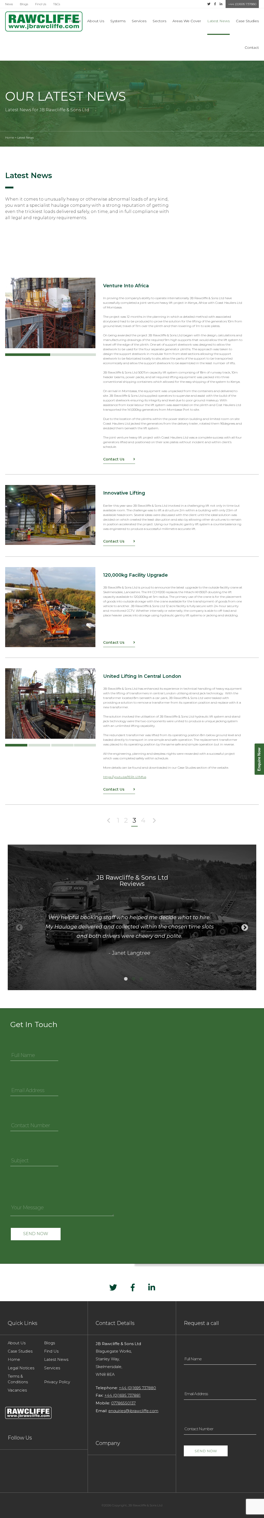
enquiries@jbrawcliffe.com (133, 1411)
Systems (118, 21)
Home (75, 21)
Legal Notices (21, 1368)
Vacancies (17, 1390)
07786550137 (123, 1403)
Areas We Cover (186, 21)
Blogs (24, 4)
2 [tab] (73, 354)
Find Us (40, 4)
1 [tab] (27, 354)
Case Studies (247, 21)
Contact (252, 47)
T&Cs (56, 4)
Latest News (218, 21)
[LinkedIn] (221, 4)
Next (245, 928)
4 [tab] (85, 745)
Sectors (159, 21)
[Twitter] (208, 4)
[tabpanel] (50, 313)
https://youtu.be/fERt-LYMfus (124, 777)
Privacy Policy (57, 1382)
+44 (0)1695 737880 (242, 4)
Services (139, 21)
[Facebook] (215, 4)
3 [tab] (62, 745)
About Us (95, 21)
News (9, 4)
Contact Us (114, 459)
